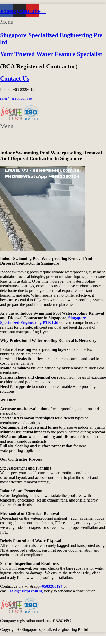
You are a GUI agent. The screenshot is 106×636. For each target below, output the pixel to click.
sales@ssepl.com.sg (16, 98)
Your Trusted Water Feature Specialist (51, 54)
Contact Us (14, 78)
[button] (53, 22)
